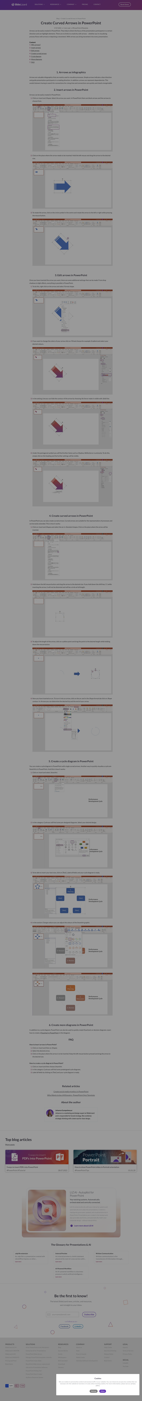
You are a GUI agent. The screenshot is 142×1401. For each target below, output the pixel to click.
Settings (93, 1391)
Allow (103, 1391)
